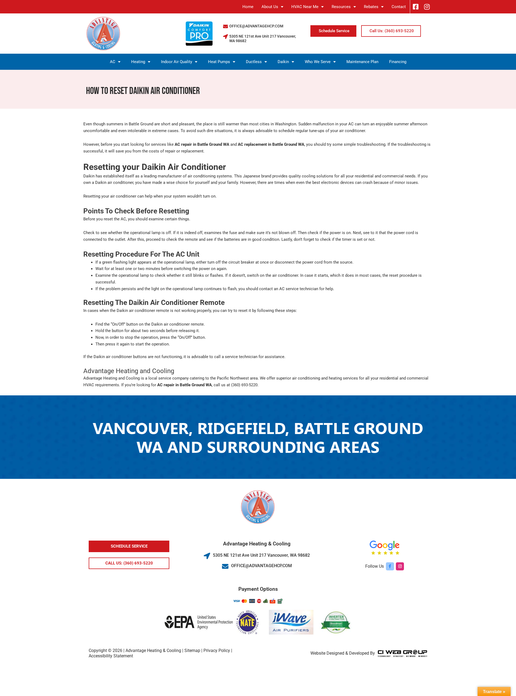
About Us (269, 6)
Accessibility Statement (111, 655)
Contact (399, 6)
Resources (341, 6)
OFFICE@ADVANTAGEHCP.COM (256, 26)
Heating (138, 61)
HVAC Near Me (304, 6)
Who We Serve (318, 61)
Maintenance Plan (362, 61)
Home (247, 6)
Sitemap (192, 650)
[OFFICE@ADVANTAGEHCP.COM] (225, 26)
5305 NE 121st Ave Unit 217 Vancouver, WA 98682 (261, 555)
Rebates (371, 6)
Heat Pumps (219, 61)
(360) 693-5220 (244, 384)
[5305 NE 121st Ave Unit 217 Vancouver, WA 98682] (225, 36)
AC (112, 61)
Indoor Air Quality (176, 61)
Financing (397, 61)
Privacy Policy (216, 650)
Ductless (254, 61)
